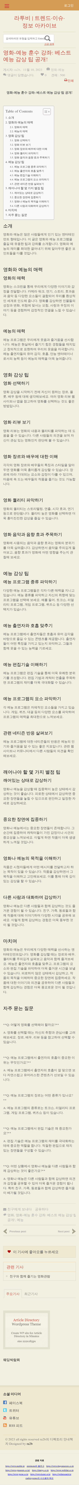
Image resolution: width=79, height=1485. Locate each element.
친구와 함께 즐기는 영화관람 (30, 1276)
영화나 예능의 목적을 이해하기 (31, 201)
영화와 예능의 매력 (20, 122)
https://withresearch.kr (61, 1474)
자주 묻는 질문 (17, 215)
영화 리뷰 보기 (22, 144)
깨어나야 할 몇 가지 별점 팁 (26, 188)
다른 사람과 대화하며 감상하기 (31, 205)
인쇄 (70, 80)
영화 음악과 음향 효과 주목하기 (32, 157)
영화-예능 (57, 69)
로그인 (69, 5)
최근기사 (31, 1293)
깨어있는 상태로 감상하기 (28, 192)
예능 (20, 1219)
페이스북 (16, 1403)
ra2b (17, 69)
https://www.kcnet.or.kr (40, 1474)
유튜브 (14, 1418)
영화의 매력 (20, 127)
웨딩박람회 (11, 1359)
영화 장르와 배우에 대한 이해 (30, 148)
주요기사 (13, 1293)
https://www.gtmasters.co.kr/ (17, 1470)
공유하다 (41, 1209)
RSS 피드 (16, 1425)
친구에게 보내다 (19, 1209)
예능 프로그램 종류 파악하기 (30, 166)
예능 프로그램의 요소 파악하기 (31, 179)
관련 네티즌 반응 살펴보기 (29, 183)
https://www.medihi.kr (15, 1465)
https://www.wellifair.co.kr (62, 1470)
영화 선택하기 (22, 140)
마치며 (12, 210)
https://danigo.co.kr (40, 1470)
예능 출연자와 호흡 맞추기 (29, 170)
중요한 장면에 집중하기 (27, 197)
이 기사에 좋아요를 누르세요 (36, 1251)
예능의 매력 (20, 131)
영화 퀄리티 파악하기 (26, 153)
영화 (10, 1215)
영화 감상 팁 (16, 136)
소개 (11, 117)
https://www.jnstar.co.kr (18, 1474)
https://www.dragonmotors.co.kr (60, 1465)
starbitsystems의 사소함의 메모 (39, 1478)
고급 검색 (49, 44)
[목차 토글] (45, 111)
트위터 (14, 1410)
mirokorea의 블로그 (35, 1465)
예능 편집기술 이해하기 (27, 175)
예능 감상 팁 (16, 162)
